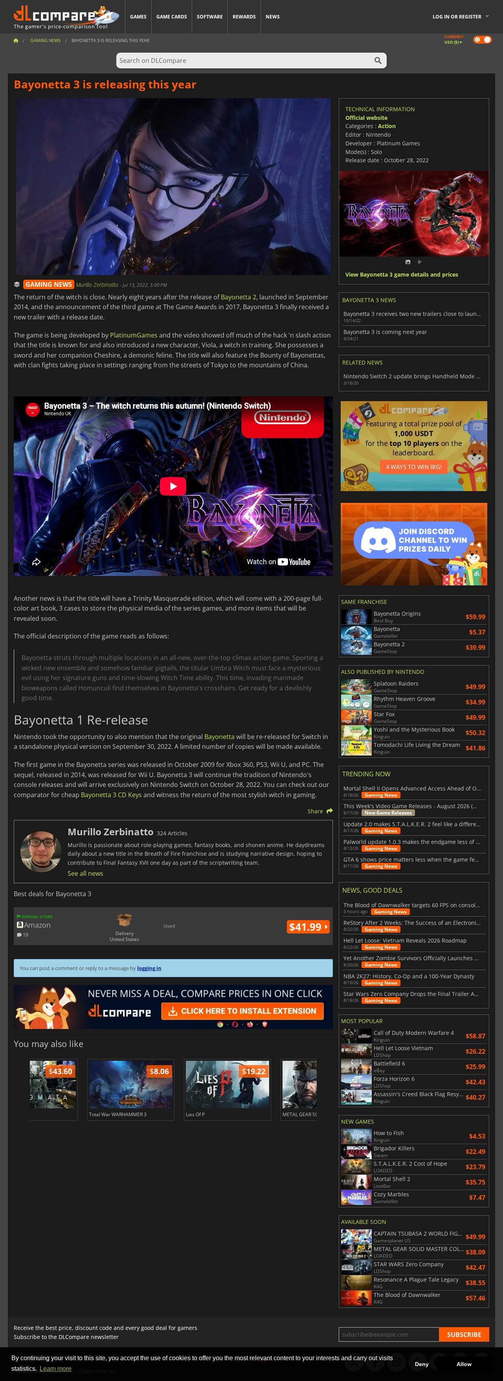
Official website (366, 117)
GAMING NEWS (49, 284)
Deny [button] (422, 1364)
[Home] (15, 40)
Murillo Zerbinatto (98, 284)
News (273, 16)
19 (25, 934)
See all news (85, 873)
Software (210, 16)
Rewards (244, 16)
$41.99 (306, 927)
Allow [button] (464, 1364)
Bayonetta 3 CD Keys (111, 794)
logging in (149, 968)
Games (138, 16)
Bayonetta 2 (238, 297)
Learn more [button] (56, 1368)
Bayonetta (219, 736)
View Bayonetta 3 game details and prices (401, 274)
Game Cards (171, 16)
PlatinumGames (134, 335)
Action (387, 126)
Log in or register (457, 16)
